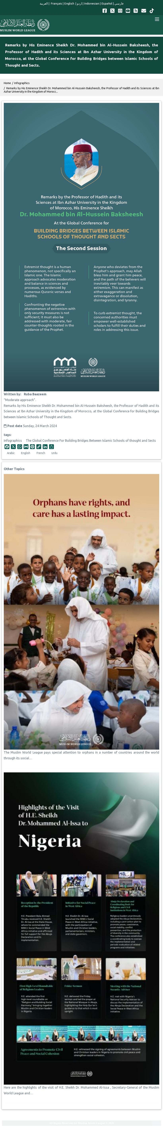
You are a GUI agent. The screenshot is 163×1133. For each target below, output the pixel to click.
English (69, 3)
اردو (79, 3)
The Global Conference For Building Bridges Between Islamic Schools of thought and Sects (91, 440)
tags (7, 435)
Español (106, 3)
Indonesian (91, 3)
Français (56, 3)
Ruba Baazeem (35, 394)
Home (7, 83)
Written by (12, 394)
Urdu (54, 453)
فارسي (118, 3)
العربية (44, 3)
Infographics (13, 440)
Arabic (11, 453)
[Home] (24, 25)
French (41, 453)
